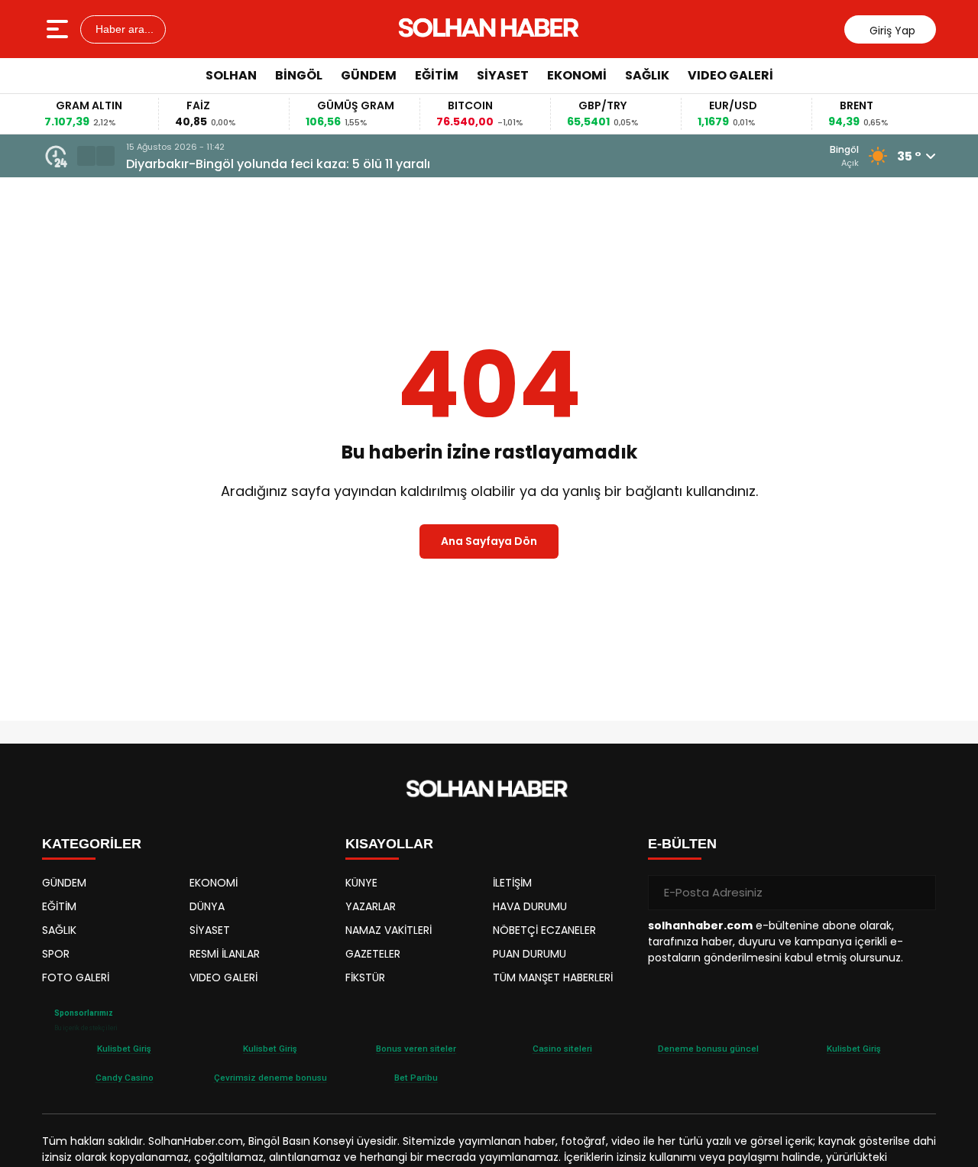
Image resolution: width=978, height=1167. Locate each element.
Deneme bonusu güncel (708, 1048)
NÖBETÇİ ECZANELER (544, 930)
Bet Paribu (416, 1077)
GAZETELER (372, 953)
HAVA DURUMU (530, 906)
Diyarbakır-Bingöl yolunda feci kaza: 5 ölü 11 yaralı (278, 164)
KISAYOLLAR (389, 843)
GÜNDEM (369, 75)
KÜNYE (361, 882)
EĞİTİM (436, 75)
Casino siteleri (562, 1048)
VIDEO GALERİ (730, 75)
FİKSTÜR (365, 977)
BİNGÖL (298, 75)
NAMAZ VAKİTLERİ (388, 930)
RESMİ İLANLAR (224, 953)
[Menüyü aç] (59, 29)
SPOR (56, 953)
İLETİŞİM (512, 882)
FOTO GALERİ (75, 977)
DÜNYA (207, 906)
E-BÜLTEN (682, 843)
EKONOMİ (577, 75)
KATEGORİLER (91, 843)
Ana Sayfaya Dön (489, 541)
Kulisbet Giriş (124, 1048)
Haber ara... (123, 29)
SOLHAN (231, 75)
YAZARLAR (370, 906)
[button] (86, 156)
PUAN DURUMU (529, 953)
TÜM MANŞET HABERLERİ (553, 977)
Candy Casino (125, 1077)
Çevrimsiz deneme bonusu (270, 1077)
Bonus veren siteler (416, 1048)
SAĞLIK (647, 75)
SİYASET (503, 75)
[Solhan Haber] (491, 29)
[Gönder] (918, 892)
